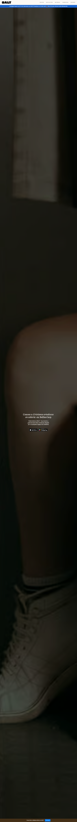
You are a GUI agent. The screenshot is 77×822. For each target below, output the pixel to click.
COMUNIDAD (65, 2)
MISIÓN (42, 2)
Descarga (48, 820)
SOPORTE (73, 2)
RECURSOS (57, 2)
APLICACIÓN (49, 2)
